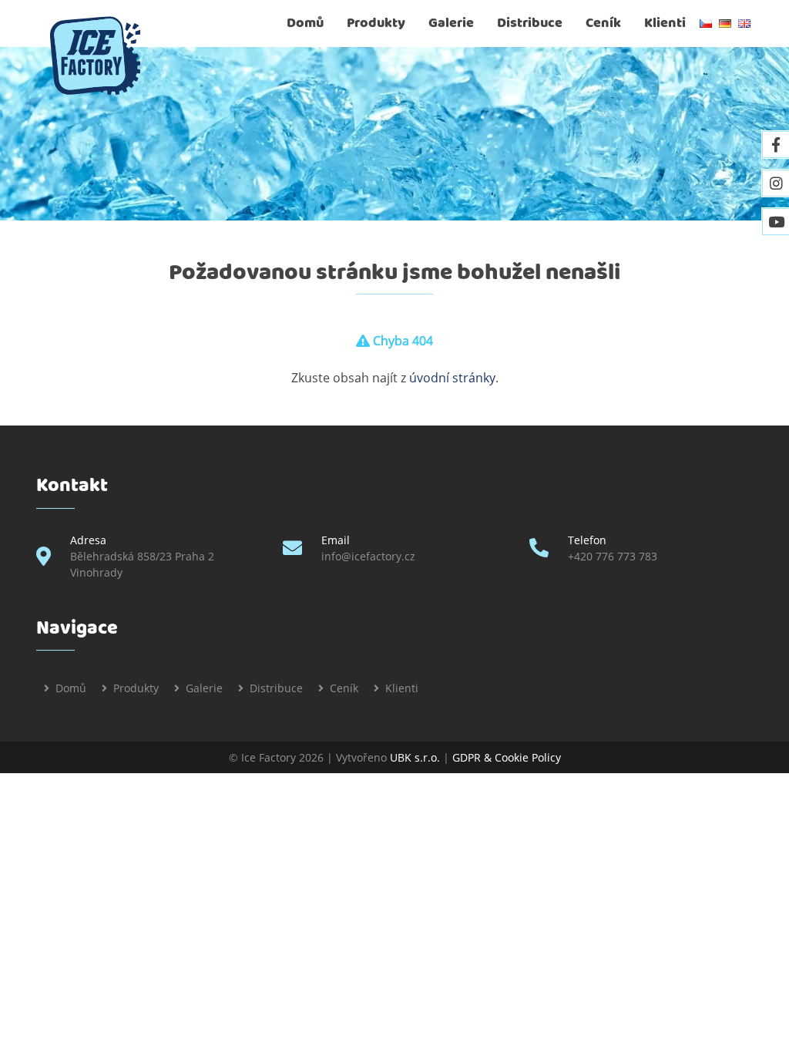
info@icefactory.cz (368, 556)
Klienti (665, 23)
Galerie (451, 23)
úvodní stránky (452, 377)
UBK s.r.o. (415, 757)
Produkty (376, 23)
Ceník (603, 23)
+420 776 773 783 (612, 556)
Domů (305, 23)
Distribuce (529, 23)
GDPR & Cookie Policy (506, 757)
